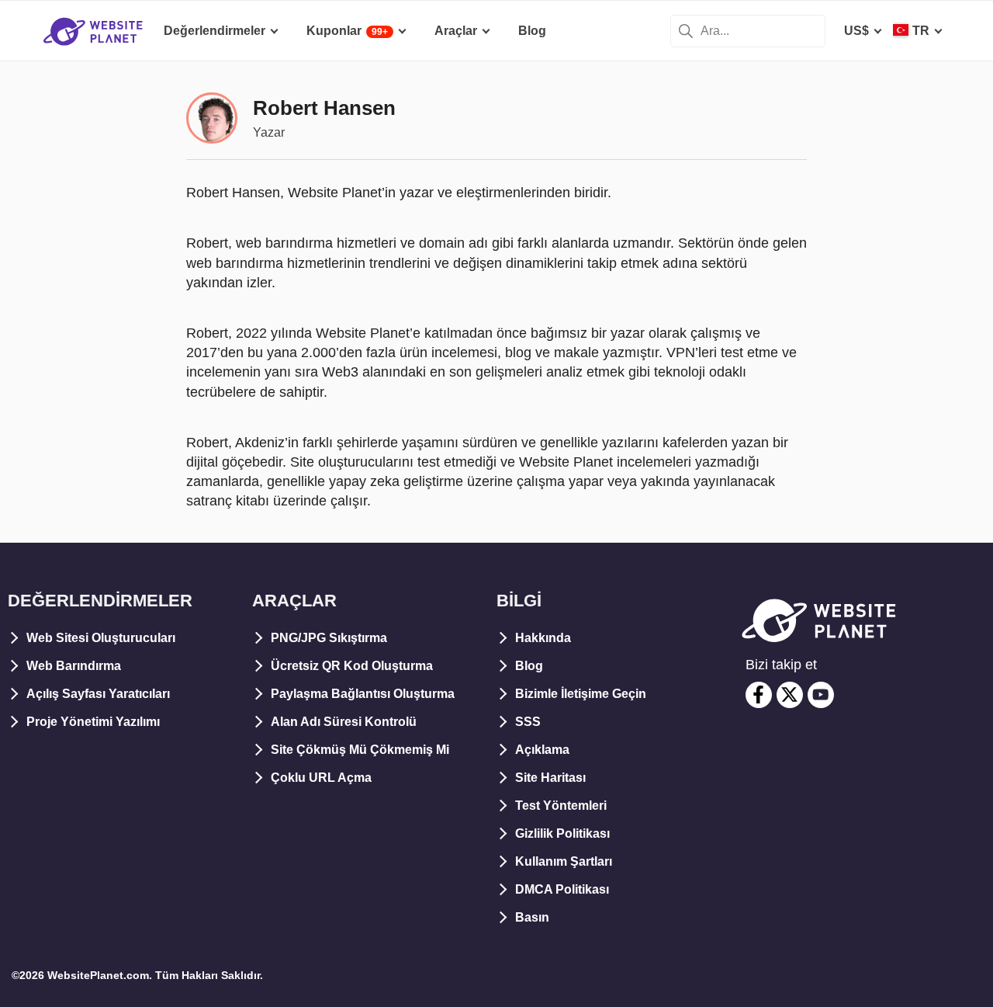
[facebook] (759, 695)
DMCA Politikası (562, 889)
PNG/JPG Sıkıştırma (329, 637)
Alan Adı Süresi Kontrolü (344, 721)
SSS (528, 721)
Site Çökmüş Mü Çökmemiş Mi (360, 749)
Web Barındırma (73, 665)
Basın (532, 917)
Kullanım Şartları (563, 861)
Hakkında (543, 637)
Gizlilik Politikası (562, 833)
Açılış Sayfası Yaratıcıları (98, 693)
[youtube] (821, 695)
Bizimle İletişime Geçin (580, 693)
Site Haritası (550, 777)
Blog (529, 665)
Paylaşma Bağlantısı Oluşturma (363, 693)
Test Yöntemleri (561, 805)
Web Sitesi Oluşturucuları (100, 637)
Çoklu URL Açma (321, 777)
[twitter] (790, 695)
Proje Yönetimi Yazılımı (93, 721)
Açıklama (542, 749)
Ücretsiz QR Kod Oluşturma (352, 665)
